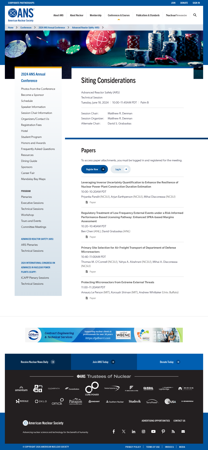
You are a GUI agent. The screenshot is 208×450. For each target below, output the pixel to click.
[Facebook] (114, 431)
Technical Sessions (32, 208)
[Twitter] (124, 431)
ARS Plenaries (29, 244)
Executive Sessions (32, 202)
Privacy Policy (133, 446)
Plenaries (26, 196)
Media (182, 446)
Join (173, 2)
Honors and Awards (33, 143)
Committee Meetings (33, 226)
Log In (118, 169)
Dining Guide (29, 161)
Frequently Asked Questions (38, 149)
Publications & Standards (148, 15)
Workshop (27, 214)
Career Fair (28, 173)
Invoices (169, 446)
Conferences (26, 27)
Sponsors (26, 167)
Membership (95, 15)
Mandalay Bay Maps (33, 179)
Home (10, 27)
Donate (184, 2)
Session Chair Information (36, 112)
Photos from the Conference (38, 88)
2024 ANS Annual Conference (52, 27)
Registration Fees (31, 125)
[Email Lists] (183, 431)
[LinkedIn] (133, 431)
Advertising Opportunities (156, 420)
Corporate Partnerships (21, 2)
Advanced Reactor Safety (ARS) (85, 27)
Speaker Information (33, 106)
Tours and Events (31, 220)
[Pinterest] (163, 431)
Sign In (196, 2)
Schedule (27, 100)
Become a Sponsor (32, 94)
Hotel (24, 131)
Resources (27, 155)
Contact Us (179, 420)
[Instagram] (143, 431)
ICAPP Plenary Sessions (35, 277)
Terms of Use (153, 446)
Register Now (92, 169)
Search (195, 15)
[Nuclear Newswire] (173, 431)
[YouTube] (153, 431)
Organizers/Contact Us (35, 118)
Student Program (31, 137)
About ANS (58, 15)
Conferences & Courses (119, 15)
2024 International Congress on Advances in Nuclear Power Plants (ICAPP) (38, 267)
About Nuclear (76, 15)
